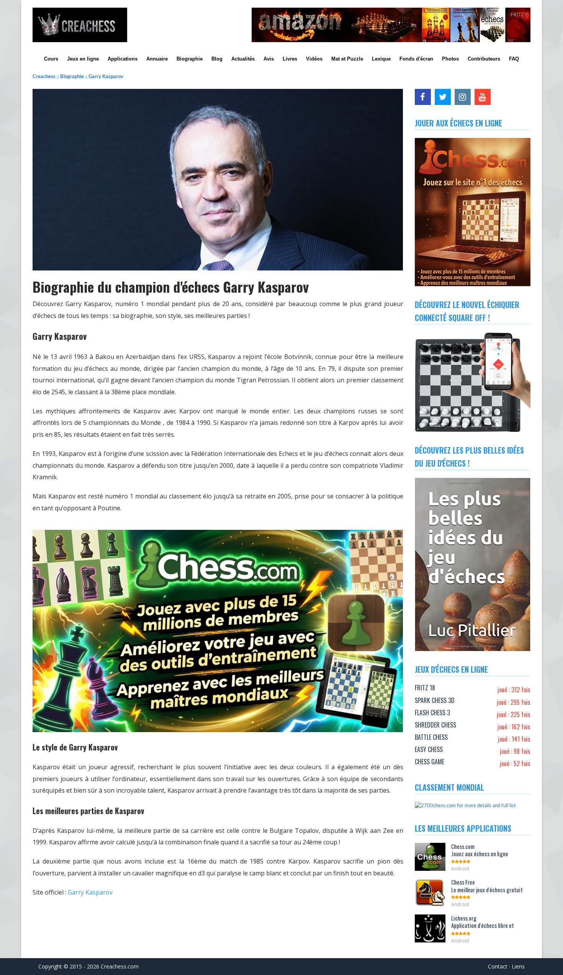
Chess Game (429, 761)
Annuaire (157, 59)
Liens (518, 966)
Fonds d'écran (416, 59)
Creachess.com (120, 966)
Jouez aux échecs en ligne (479, 850)
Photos (450, 59)
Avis (268, 59)
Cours (51, 59)
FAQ (514, 59)
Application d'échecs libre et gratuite (482, 925)
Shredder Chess (435, 724)
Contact (497, 966)
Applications (122, 59)
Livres (290, 59)
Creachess (45, 76)
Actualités (243, 59)
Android (460, 868)
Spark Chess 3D (435, 700)
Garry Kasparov (105, 76)
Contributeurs (484, 59)
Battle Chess (431, 737)
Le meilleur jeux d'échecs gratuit (487, 886)
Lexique (381, 59)
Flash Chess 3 (432, 712)
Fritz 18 (425, 687)
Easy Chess (429, 749)
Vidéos (314, 59)
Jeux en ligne (83, 59)
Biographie (190, 59)
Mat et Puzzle (347, 59)
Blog (217, 59)
